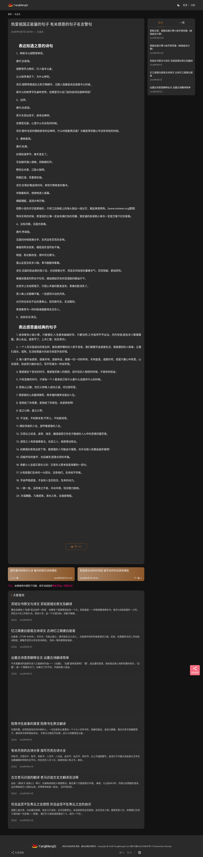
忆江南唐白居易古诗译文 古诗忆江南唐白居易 (43, 631)
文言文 (40, 31)
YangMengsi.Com (122, 846)
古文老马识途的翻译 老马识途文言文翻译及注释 (45, 777)
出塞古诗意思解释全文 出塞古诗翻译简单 (40, 658)
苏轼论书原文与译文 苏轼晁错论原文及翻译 (41, 604)
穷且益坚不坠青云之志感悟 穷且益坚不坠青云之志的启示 (51, 804)
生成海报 (19, 852)
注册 (193, 5)
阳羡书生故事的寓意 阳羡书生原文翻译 (38, 724)
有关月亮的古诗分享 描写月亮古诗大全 (38, 751)
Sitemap (167, 846)
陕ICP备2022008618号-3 (141, 846)
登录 (185, 5)
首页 (10, 14)
